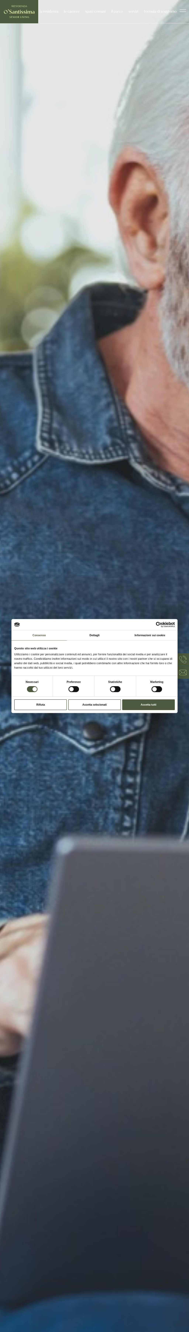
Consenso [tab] (39, 635)
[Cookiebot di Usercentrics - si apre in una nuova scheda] (158, 624)
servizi (133, 11)
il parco (117, 11)
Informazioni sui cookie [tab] (150, 635)
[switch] (73, 689)
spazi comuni (95, 11)
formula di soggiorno (160, 11)
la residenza (49, 11)
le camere (72, 11)
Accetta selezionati (94, 704)
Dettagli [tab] (95, 635)
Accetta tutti (148, 704)
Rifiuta (40, 704)
